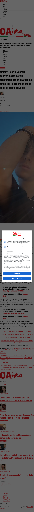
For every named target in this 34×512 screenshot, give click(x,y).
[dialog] (17, 256)
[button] (17, 251)
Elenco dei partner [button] (18, 261)
